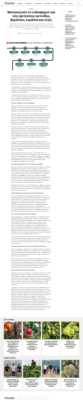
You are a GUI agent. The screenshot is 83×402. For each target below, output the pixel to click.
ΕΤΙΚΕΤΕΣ (70, 3)
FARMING (55, 3)
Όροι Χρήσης (28, 397)
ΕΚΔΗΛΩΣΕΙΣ (47, 3)
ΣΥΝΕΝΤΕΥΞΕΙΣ (38, 3)
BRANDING (62, 3)
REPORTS (20, 3)
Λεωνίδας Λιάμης (26, 33)
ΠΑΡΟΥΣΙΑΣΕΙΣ (28, 3)
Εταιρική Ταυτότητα (21, 397)
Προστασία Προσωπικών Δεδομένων (39, 397)
